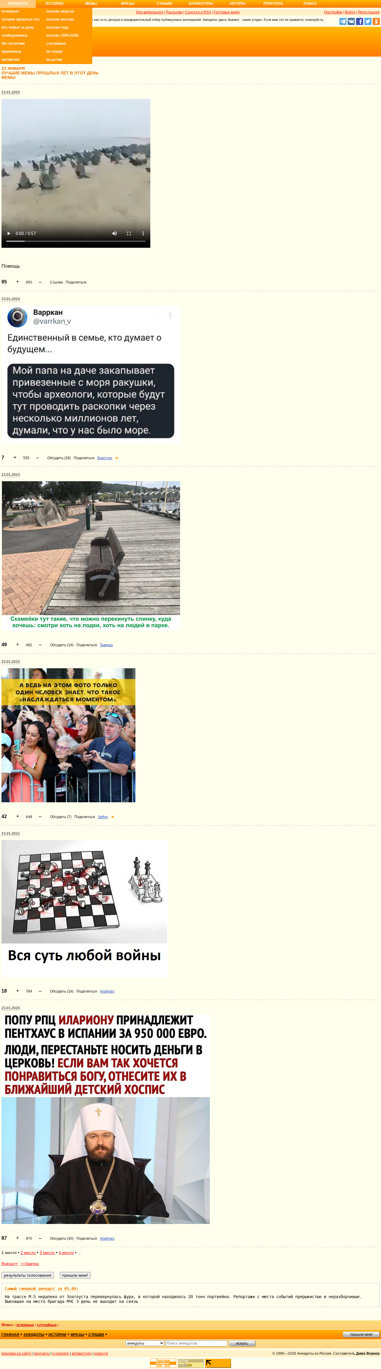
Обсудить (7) (60, 817)
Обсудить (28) (59, 458)
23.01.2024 (10, 299)
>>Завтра (30, 1263)
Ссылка (56, 282)
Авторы (237, 3)
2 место (28, 1252)
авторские (10, 59)
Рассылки (174, 12)
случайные (56, 43)
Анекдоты (17, 3)
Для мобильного (149, 12)
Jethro (103, 817)
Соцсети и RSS (198, 12)
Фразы (128, 3)
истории (57, 1335)
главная (10, 1335)
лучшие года (57, 27)
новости (101, 1353)
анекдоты (34, 1335)
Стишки (164, 3)
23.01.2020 (10, 1008)
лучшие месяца (60, 19)
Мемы (91, 3)
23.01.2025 (10, 92)
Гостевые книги (227, 12)
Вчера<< (9, 1263)
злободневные (14, 35)
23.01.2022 (10, 662)
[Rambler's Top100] (163, 1363)
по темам (54, 51)
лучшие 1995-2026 (62, 35)
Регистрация (369, 12)
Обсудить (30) (62, 1238)
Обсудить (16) (62, 991)
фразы (77, 1335)
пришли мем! (361, 1334)
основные (10, 11)
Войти (350, 12)
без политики (13, 43)
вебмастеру (82, 1353)
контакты (42, 1353)
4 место (66, 1252)
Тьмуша (106, 645)
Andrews (107, 991)
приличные (11, 51)
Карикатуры (201, 3)
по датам (54, 59)
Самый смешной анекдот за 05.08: (42, 1288)
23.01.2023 (10, 475)
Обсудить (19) (62, 645)
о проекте (60, 1353)
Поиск (310, 3)
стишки (96, 1335)
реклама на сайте (16, 1353)
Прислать (273, 3)
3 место (47, 1252)
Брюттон (104, 458)
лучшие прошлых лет (20, 19)
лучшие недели (60, 11)
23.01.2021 (10, 833)
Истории (54, 3)
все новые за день (17, 27)
